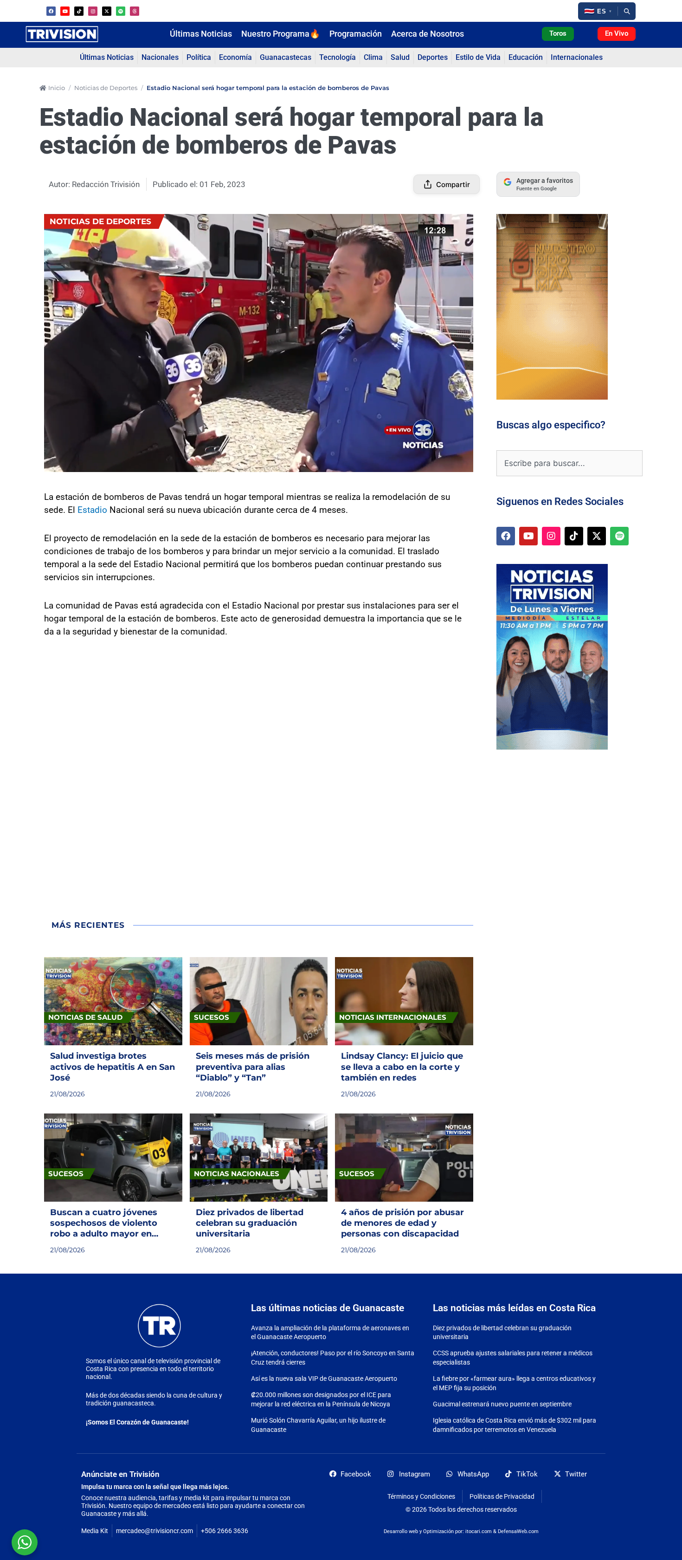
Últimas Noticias (201, 34)
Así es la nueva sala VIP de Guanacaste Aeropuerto (324, 1378)
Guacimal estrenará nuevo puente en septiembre (502, 1404)
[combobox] (569, 463)
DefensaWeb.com (518, 1531)
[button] (598, 11)
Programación (355, 34)
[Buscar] (627, 11)
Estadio (92, 510)
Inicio (56, 87)
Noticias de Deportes (105, 87)
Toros (557, 33)
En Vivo (616, 33)
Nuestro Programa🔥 (280, 34)
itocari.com (478, 1531)
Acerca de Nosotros (427, 34)
